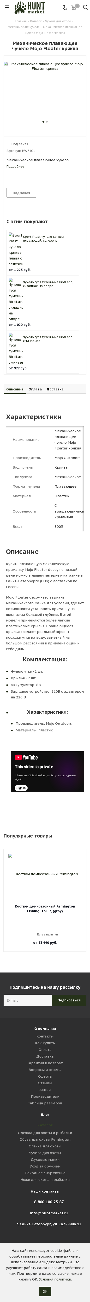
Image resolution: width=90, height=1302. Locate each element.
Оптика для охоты (45, 1146)
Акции (45, 1089)
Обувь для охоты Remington (45, 1139)
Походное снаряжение (45, 1173)
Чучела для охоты (45, 1153)
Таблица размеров (45, 1103)
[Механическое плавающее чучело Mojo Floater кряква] (45, 90)
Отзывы (45, 1083)
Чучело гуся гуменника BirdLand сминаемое (47, 339)
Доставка (45, 1056)
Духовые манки (45, 1159)
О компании (45, 1028)
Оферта (45, 1076)
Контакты (45, 1036)
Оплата (45, 1049)
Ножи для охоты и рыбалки (45, 1179)
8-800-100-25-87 (49, 1201)
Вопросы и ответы (45, 1069)
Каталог (45, 1125)
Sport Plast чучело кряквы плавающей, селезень (43, 239)
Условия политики (55, 1279)
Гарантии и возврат (45, 1063)
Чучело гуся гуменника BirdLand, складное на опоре (48, 284)
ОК (45, 1291)
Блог (45, 1114)
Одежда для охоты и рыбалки (45, 1132)
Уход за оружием (45, 1166)
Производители (45, 1096)
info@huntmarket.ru (49, 1213)
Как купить (45, 1043)
